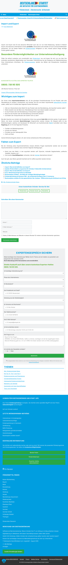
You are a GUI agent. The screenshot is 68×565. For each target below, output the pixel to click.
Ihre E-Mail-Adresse (10, 319)
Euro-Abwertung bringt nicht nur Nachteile (18, 172)
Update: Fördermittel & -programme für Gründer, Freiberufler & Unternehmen (28, 169)
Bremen (5, 489)
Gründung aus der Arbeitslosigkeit (14, 298)
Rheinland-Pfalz (7, 504)
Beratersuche (36, 10)
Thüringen (5, 517)
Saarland (5, 507)
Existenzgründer (30, 48)
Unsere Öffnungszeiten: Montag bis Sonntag (14, 92)
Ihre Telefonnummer (10, 312)
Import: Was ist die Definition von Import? (17, 167)
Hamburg (5, 492)
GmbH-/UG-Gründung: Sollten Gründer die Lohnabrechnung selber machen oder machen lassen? (31, 536)
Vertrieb (37, 155)
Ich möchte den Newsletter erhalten (14, 349)
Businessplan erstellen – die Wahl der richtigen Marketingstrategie (25, 174)
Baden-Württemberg (9, 479)
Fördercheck (24, 10)
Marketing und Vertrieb (10, 383)
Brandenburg (6, 487)
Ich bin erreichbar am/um (11, 327)
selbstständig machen (60, 102)
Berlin (4, 484)
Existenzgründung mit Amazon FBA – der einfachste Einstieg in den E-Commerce (29, 176)
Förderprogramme (29, 62)
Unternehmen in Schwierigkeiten (12, 418)
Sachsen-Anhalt (7, 512)
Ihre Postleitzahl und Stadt (12, 290)
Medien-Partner (35, 559)
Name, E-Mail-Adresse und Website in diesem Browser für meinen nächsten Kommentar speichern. (31, 235)
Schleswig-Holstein (8, 514)
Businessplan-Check (33, 15)
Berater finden (34, 452)
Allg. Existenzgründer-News (11, 182)
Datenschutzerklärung (34, 362)
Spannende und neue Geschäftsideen (15, 386)
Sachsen (5, 509)
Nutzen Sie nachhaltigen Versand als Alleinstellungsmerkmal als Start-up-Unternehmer (28, 538)
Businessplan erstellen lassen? (11, 435)
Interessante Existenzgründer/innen (14, 381)
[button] (66, 14)
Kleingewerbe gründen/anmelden (12, 430)
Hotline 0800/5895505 (12, 559)
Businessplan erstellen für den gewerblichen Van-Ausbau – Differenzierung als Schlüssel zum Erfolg (35, 178)
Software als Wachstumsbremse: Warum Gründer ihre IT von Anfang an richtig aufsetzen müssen (31, 531)
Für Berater (8, 469)
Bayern (5, 482)
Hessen (5, 494)
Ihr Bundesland (8, 284)
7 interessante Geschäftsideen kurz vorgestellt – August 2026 (20, 541)
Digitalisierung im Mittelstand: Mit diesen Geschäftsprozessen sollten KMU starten (26, 533)
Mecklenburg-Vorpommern (10, 497)
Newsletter (45, 190)
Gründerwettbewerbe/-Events (12, 378)
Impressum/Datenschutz (55, 559)
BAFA (51, 123)
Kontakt (47, 10)
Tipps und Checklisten (10, 388)
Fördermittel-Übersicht (9, 521)
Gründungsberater (10, 447)
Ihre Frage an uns (9, 334)
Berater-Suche (34, 190)
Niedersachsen (7, 499)
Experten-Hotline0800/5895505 (34, 462)
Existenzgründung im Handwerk (12, 423)
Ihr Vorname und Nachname (12, 304)
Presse (27, 559)
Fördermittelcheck (34, 457)
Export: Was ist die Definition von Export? (17, 170)
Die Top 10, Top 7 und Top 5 (12, 373)
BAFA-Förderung (7, 428)
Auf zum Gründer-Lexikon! (10, 409)
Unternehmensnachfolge (10, 420)
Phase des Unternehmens (11, 277)
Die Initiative (44, 559)
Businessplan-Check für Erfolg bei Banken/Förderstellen (32, 18)
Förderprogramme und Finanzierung (14, 376)
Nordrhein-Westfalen (9, 502)
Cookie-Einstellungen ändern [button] (13, 551)
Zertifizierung (6, 425)
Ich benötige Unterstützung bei (13, 271)
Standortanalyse (7, 433)
